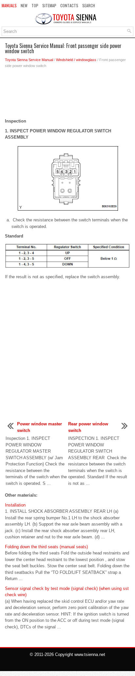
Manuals (9, 5)
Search (88, 5)
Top (34, 5)
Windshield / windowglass (76, 60)
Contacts (69, 5)
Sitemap (49, 5)
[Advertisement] (67, 95)
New (24, 5)
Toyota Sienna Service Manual (29, 60)
